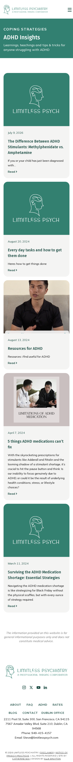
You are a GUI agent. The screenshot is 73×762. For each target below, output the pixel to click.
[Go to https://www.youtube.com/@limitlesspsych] (38, 688)
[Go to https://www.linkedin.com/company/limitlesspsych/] (45, 688)
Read (12, 171)
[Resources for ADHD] (36, 306)
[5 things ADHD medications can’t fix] (36, 399)
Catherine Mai (21, 758)
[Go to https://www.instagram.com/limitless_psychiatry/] (24, 688)
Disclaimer (47, 752)
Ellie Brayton (52, 758)
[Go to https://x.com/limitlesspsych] (31, 688)
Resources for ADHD (25, 348)
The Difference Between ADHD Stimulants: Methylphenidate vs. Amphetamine (36, 147)
